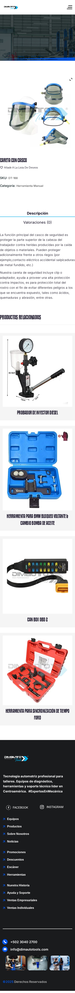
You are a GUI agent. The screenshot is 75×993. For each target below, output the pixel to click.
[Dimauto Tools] (11, 7)
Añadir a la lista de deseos (21, 167)
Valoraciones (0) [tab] (37, 222)
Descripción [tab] (37, 213)
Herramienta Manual (29, 186)
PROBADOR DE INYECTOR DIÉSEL (37, 413)
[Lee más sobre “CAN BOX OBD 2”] (45, 599)
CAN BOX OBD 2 (37, 620)
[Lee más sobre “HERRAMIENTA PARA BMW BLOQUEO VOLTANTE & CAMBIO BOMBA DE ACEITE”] (45, 495)
